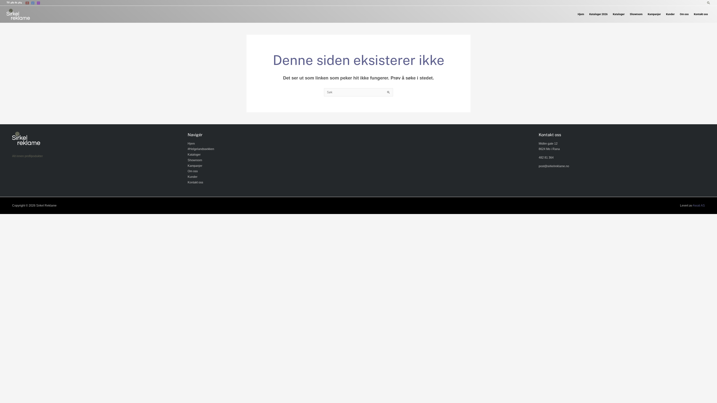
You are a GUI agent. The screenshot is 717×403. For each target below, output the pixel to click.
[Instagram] (38, 3)
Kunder (192, 176)
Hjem (191, 143)
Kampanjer (195, 165)
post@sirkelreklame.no (554, 166)
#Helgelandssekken (201, 149)
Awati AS (699, 205)
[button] (708, 3)
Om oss (193, 171)
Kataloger (194, 154)
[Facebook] (33, 3)
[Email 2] (27, 3)
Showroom (195, 160)
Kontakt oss (195, 182)
